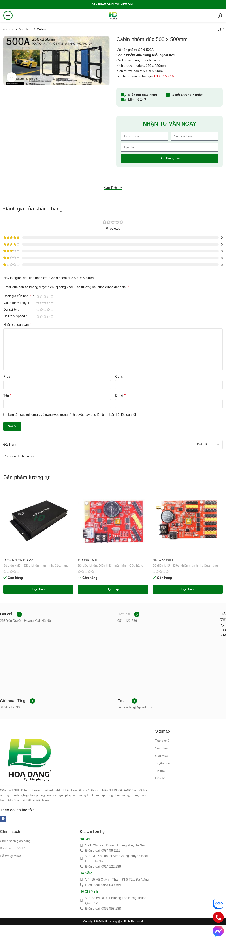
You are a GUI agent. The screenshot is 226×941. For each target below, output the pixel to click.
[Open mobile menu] (8, 15)
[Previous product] (215, 29)
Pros (6, 376)
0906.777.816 (164, 76)
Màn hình (25, 29)
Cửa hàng (62, 565)
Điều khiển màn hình (38, 565)
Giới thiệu (162, 756)
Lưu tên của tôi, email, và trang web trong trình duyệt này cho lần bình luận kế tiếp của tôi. (72, 414)
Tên (7, 395)
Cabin (41, 29)
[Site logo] (113, 15)
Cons (119, 376)
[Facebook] (3, 819)
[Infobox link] (11, 614)
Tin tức (160, 771)
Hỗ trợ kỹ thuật (10, 856)
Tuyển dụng (163, 763)
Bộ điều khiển (12, 565)
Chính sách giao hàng (15, 841)
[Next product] (224, 29)
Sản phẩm (162, 748)
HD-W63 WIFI (163, 560)
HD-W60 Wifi (87, 560)
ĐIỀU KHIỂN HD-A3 (18, 560)
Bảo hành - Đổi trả (13, 848)
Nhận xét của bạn (17, 324)
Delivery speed (14, 316)
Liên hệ (160, 778)
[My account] (220, 15)
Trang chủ (7, 29)
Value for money (15, 303)
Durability (10, 309)
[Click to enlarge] (12, 77)
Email (120, 395)
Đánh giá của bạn (17, 296)
